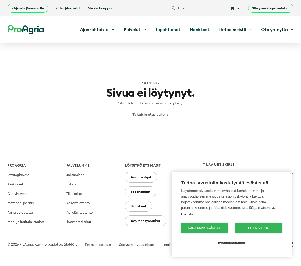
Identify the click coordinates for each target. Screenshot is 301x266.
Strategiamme (18, 175)
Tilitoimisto (74, 193)
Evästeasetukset (231, 243)
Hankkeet (199, 29)
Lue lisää (187, 214)
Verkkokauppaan (101, 8)
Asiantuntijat (141, 177)
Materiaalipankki (21, 203)
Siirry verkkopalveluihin (270, 8)
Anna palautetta (20, 212)
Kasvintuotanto (78, 203)
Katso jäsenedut (68, 8)
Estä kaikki (258, 228)
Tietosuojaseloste (98, 244)
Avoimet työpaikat (145, 221)
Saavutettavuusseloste (136, 244)
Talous (71, 184)
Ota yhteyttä (18, 193)
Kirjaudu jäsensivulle (28, 8)
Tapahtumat (167, 29)
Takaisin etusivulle (150, 114)
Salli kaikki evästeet (204, 227)
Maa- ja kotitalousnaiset (26, 222)
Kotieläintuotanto (79, 212)
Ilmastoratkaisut (78, 222)
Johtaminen (75, 175)
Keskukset (15, 184)
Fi (232, 8)
